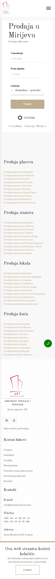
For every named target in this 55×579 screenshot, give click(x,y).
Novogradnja (10, 465)
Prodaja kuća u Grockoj (16, 334)
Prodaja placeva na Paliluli (18, 182)
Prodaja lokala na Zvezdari (18, 290)
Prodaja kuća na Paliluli (17, 351)
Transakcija (17, 53)
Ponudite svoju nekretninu (18, 470)
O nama (8, 449)
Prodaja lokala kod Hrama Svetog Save (24, 293)
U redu (27, 570)
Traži (27, 104)
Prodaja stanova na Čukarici (19, 249)
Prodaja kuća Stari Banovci (18, 354)
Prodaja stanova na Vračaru (18, 232)
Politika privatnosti (15, 475)
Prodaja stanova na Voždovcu (19, 226)
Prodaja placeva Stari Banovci (20, 202)
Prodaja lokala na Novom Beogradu (23, 276)
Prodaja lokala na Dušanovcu (19, 297)
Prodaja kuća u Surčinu (16, 337)
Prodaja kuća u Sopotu (15, 344)
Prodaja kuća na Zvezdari (17, 347)
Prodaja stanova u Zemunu (18, 253)
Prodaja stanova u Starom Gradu (21, 236)
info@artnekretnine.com (17, 504)
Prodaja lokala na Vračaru (17, 280)
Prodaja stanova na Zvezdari (19, 229)
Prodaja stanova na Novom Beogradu (23, 243)
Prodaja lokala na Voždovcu (18, 283)
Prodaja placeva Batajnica (17, 199)
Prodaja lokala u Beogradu (18, 273)
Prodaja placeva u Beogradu (18, 171)
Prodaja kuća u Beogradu (17, 323)
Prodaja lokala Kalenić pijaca (19, 300)
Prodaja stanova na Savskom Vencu (22, 246)
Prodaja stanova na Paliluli (18, 239)
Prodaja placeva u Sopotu (17, 178)
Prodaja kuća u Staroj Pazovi (19, 330)
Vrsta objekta (17, 69)
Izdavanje (9, 455)
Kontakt (8, 481)
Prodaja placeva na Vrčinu (18, 195)
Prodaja (8, 460)
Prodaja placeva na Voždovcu (19, 175)
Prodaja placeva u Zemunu (18, 185)
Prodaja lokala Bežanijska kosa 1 (21, 303)
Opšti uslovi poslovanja (16, 428)
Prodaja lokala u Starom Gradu (20, 286)
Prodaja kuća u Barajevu (16, 340)
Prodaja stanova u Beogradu (18, 222)
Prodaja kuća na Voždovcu (17, 327)
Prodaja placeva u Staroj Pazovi (20, 192)
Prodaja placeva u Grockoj (17, 188)
